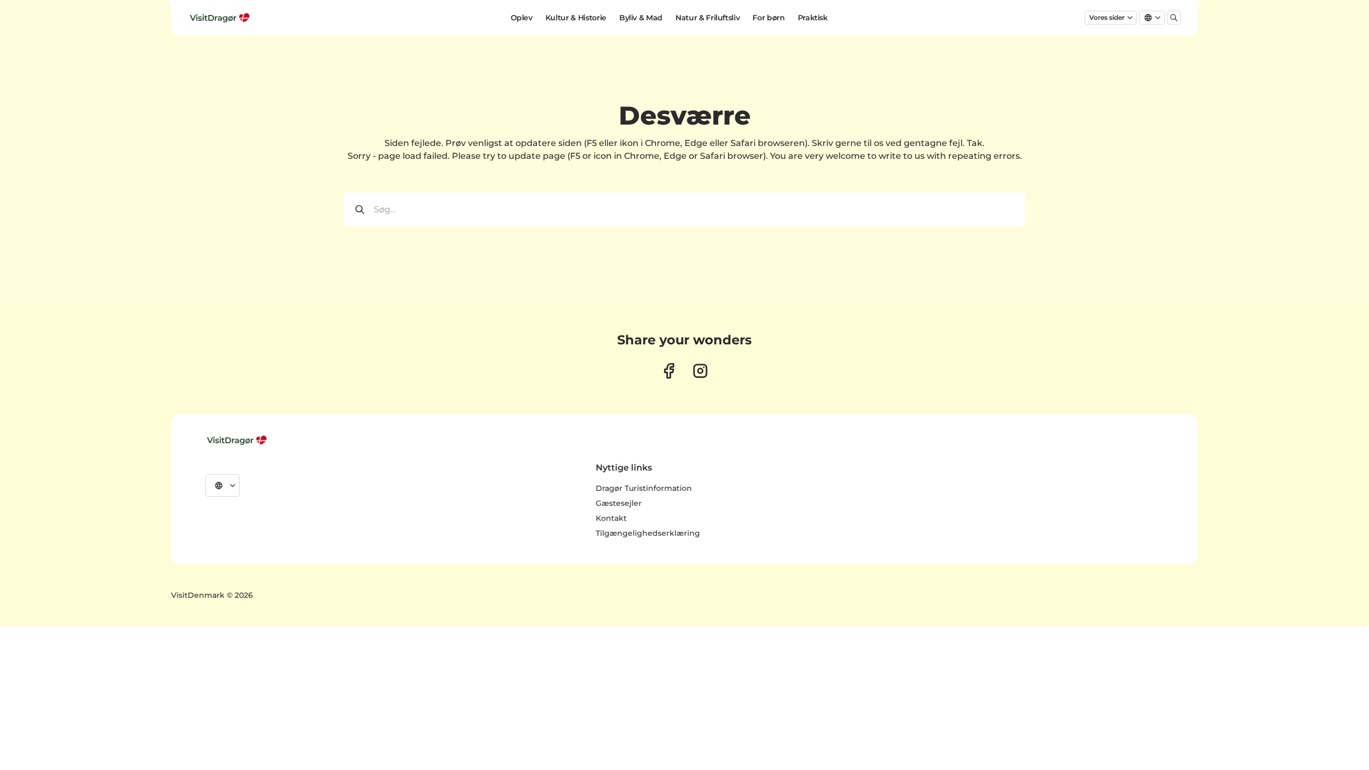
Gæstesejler (619, 503)
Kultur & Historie (575, 17)
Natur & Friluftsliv (707, 17)
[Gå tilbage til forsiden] (220, 17)
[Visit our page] (668, 370)
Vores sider (1107, 17)
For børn (768, 17)
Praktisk (813, 17)
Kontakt (611, 518)
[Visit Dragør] (238, 440)
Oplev (522, 17)
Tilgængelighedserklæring (648, 533)
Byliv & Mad (641, 17)
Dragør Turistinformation (644, 488)
